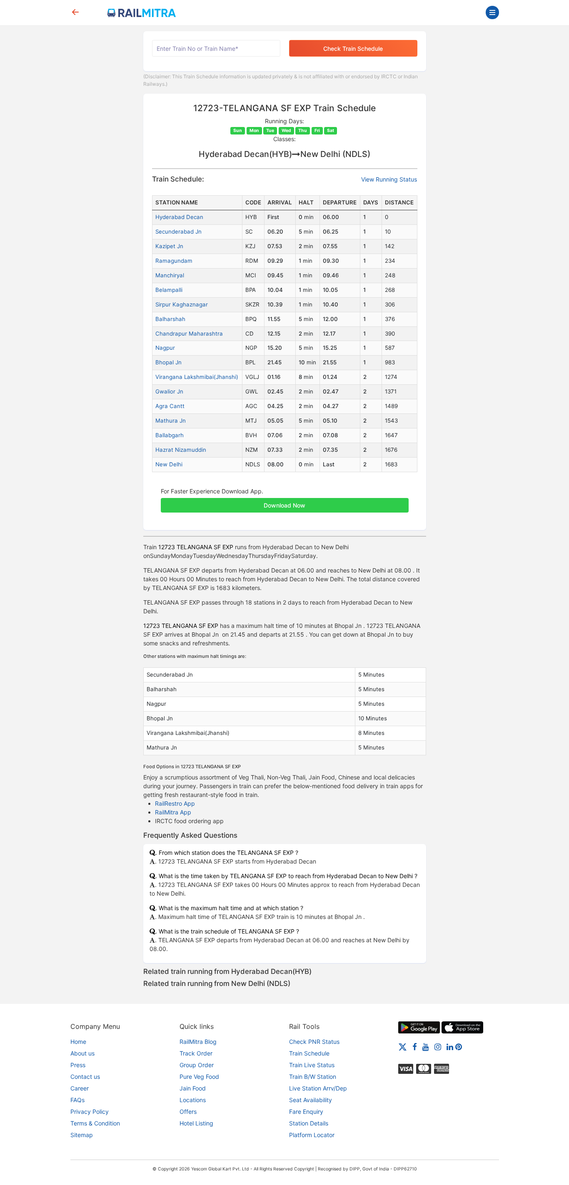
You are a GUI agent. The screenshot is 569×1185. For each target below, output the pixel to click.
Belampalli (168, 289)
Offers (188, 1111)
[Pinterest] (458, 1046)
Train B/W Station (312, 1076)
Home (78, 1041)
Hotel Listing (196, 1123)
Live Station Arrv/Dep (318, 1088)
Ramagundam (173, 260)
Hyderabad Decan (179, 217)
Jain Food (193, 1088)
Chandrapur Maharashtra (189, 333)
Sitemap (81, 1134)
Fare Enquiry (306, 1111)
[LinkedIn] (450, 1046)
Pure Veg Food (199, 1076)
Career (79, 1088)
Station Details (308, 1123)
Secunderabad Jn (178, 231)
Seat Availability (310, 1099)
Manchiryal (169, 275)
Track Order (196, 1053)
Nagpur (165, 347)
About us (82, 1053)
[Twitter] (402, 1046)
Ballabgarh (169, 435)
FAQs (77, 1099)
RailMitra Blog (198, 1041)
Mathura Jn (170, 420)
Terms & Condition (95, 1123)
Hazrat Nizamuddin (180, 449)
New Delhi (168, 464)
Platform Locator (311, 1134)
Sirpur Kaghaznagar (181, 304)
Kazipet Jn (169, 246)
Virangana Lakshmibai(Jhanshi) (196, 376)
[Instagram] (437, 1046)
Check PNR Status (314, 1041)
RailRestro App (175, 803)
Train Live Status (311, 1064)
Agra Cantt (170, 406)
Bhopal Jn (168, 362)
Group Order (197, 1064)
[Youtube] (425, 1046)
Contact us (85, 1076)
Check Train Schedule (353, 48)
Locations (193, 1099)
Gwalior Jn (169, 391)
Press (77, 1064)
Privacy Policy (89, 1111)
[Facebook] (414, 1046)
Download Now (284, 505)
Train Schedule (309, 1053)
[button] (285, 501)
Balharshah (170, 319)
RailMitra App (173, 812)
